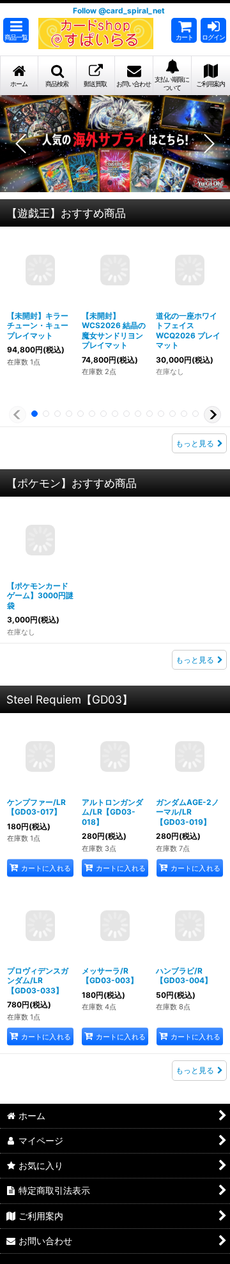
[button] (16, 30)
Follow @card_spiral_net (119, 10)
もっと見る (195, 443)
